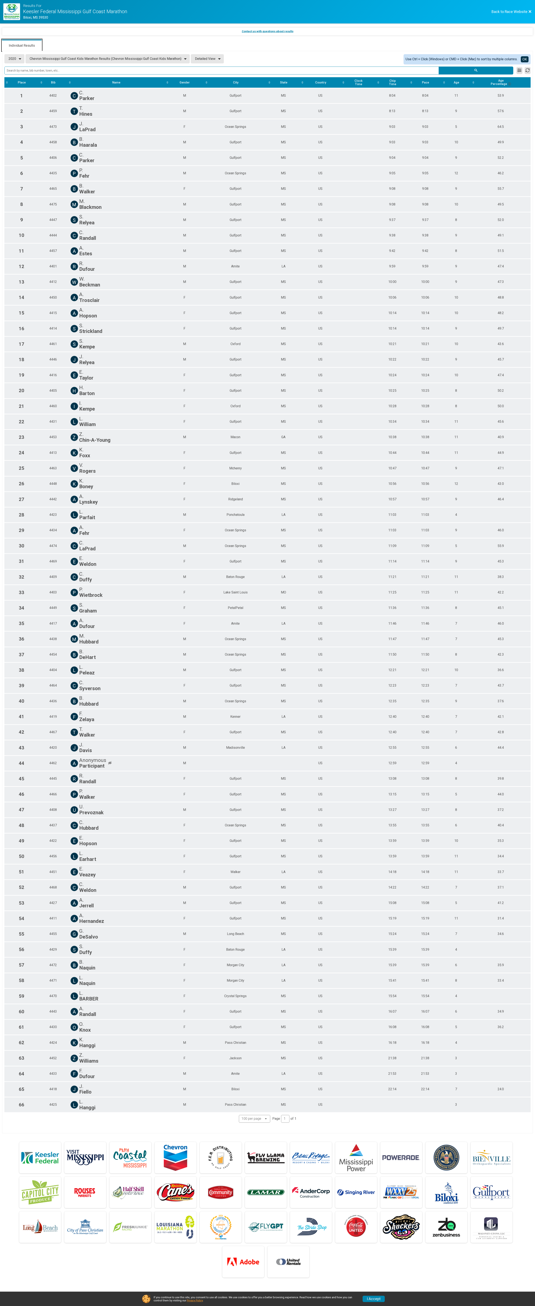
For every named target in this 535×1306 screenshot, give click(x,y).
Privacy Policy (195, 1300)
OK (524, 59)
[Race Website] (13, 11)
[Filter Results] (519, 70)
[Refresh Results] (528, 70)
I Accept (374, 1299)
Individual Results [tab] (22, 46)
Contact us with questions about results (267, 31)
